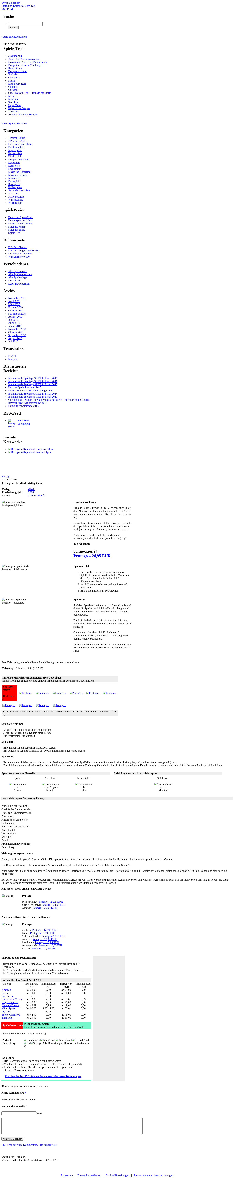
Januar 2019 (14, 325)
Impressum (67, 1175)
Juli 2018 (13, 341)
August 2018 (15, 338)
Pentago (5, 476)
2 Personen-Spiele (18, 141)
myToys (6, 1011)
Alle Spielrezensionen (20, 274)
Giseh (31, 489)
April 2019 (14, 322)
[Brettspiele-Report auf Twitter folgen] (29, 452)
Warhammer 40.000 (19, 256)
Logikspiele (14, 168)
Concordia (14, 77)
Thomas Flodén (36, 495)
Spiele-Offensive (11, 1014)
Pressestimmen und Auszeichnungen (153, 1175)
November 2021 (17, 298)
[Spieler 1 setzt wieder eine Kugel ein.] (109, 693)
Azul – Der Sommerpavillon (23, 58)
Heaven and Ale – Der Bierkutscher (27, 62)
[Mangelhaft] (48, 1040)
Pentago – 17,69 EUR (54, 936)
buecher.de (7, 996)
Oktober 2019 (15, 310)
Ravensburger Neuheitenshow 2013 (27, 402)
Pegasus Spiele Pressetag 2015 (24, 387)
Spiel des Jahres (16, 226)
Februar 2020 (15, 307)
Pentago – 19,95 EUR (51, 945)
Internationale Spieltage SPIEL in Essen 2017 (32, 378)
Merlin (11, 80)
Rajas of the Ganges (19, 108)
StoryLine (13, 102)
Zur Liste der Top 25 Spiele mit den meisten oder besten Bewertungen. (43, 1076)
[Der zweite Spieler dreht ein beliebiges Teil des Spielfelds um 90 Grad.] (92, 693)
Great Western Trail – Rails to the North (29, 92)
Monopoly (14, 178)
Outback (12, 89)
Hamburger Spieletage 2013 (23, 405)
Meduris (12, 96)
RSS (7, 9)
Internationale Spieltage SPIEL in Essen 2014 (32, 393)
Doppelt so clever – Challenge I (25, 65)
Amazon (6, 989)
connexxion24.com (12, 999)
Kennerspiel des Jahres (20, 220)
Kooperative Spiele (18, 159)
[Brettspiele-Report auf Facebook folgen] (31, 449)
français (12, 359)
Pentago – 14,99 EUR (44, 930)
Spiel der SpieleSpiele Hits (16, 231)
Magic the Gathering (19, 171)
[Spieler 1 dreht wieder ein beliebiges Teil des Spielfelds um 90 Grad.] (8, 705)
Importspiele (15, 150)
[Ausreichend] (64, 1040)
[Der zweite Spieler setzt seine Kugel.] (76, 693)
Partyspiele (14, 181)
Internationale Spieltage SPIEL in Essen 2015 (32, 384)
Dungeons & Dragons (20, 253)
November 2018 (17, 329)
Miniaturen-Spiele (18, 174)
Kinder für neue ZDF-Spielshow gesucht (30, 390)
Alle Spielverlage (17, 277)
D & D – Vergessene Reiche (23, 250)
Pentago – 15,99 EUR (42, 933)
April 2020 (14, 301)
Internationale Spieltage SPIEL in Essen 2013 (32, 396)
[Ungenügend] (32, 1040)
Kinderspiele (15, 156)
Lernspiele (14, 165)
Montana (13, 99)
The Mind (13, 111)
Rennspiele (14, 184)
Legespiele (14, 162)
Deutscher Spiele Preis (20, 217)
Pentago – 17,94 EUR (45, 939)
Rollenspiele (15, 187)
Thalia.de (7, 1017)
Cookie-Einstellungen (117, 1175)
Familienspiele (16, 147)
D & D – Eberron (17, 247)
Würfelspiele (15, 202)
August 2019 (15, 316)
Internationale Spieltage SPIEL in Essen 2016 (32, 381)
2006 (31, 492)
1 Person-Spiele (16, 137)
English (12, 356)
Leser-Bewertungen (19, 283)
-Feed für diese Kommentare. (19, 1144)
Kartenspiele (15, 153)
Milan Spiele (8, 1008)
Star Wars (13, 193)
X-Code (12, 74)
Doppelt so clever (17, 71)
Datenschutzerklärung (89, 1175)
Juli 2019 (13, 319)
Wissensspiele (15, 199)
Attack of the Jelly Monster (23, 114)
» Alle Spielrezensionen (14, 36)
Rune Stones (15, 68)
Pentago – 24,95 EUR (92, 556)
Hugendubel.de (10, 1002)
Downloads (14, 280)
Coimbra (13, 86)
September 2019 (17, 313)
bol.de (5, 993)
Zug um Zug (15, 55)
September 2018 (17, 335)
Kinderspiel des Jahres (20, 223)
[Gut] (27, 1043)
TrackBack (48, 1144)
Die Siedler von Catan (20, 144)
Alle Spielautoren (17, 271)
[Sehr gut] (36, 1043)
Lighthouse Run (17, 83)
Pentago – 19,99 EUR (44, 948)
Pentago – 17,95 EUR (47, 942)
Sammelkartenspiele (19, 190)
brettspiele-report (18, 4)
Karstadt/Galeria (10, 1005)
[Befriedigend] (80, 1040)
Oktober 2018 (15, 332)
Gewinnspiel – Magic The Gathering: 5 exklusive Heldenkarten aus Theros (48, 399)
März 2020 (14, 304)
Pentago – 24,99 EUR (54, 904)
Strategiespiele (16, 196)
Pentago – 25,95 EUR (45, 907)
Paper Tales (14, 105)
